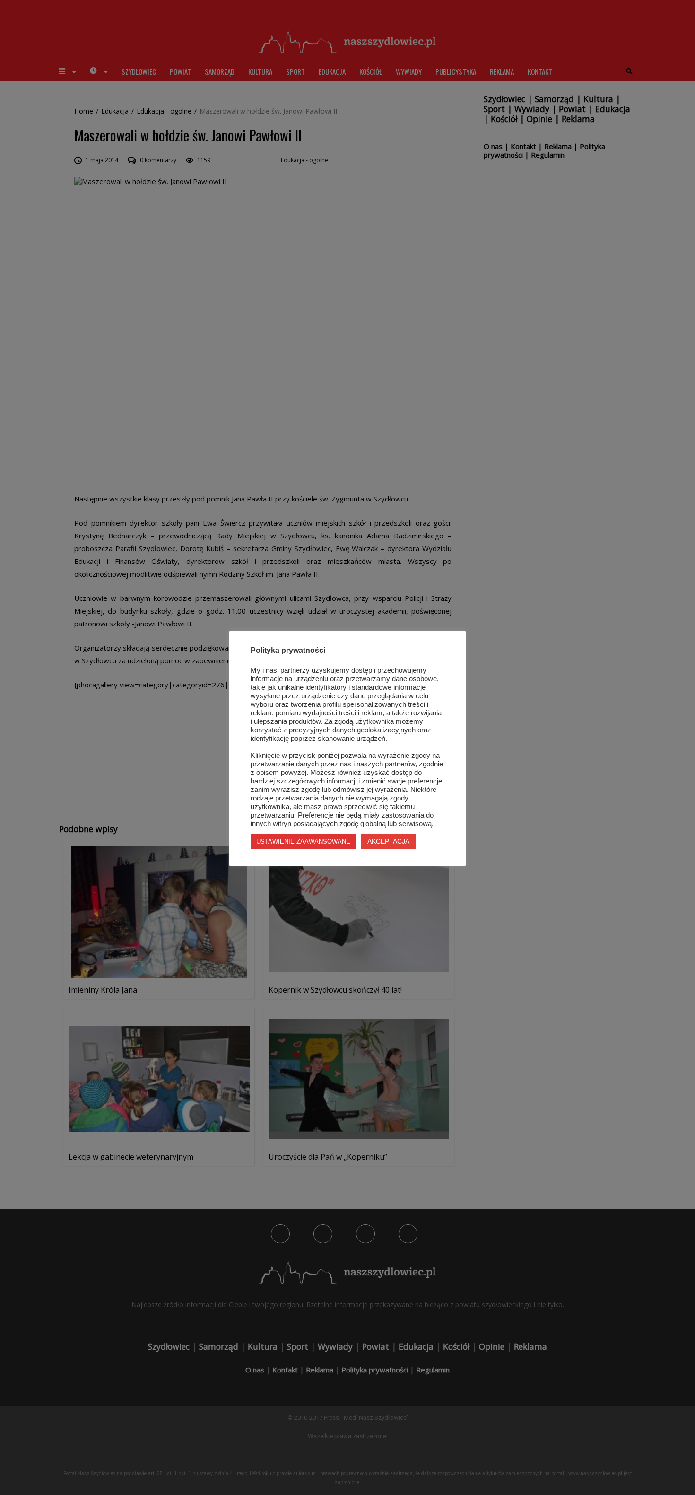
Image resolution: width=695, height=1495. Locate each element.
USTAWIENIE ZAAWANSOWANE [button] (303, 841)
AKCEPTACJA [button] (388, 841)
